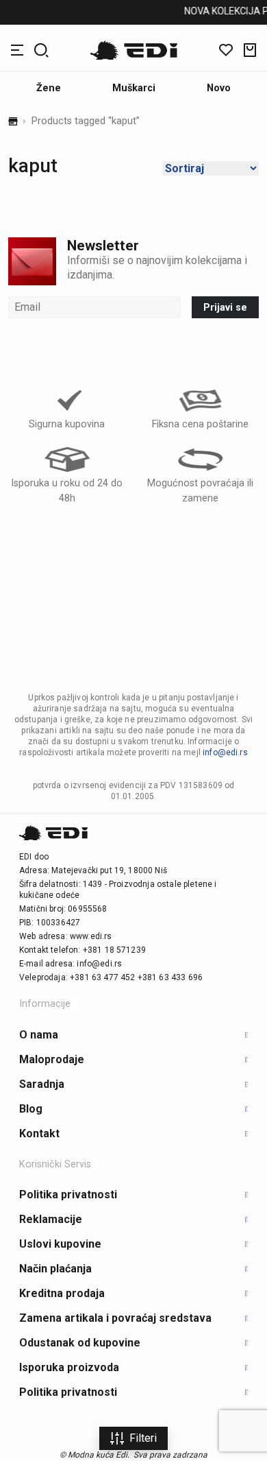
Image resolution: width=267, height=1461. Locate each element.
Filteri (143, 1438)
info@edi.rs (225, 752)
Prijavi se (225, 307)
